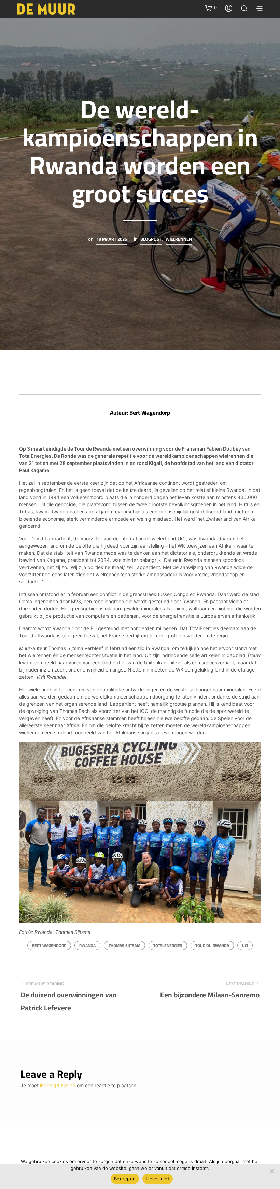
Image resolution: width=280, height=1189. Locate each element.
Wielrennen (179, 240)
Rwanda (87, 946)
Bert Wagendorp (49, 946)
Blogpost (151, 240)
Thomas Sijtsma (124, 946)
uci (245, 946)
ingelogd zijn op (57, 1085)
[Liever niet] (271, 1170)
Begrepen (125, 1178)
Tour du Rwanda (212, 946)
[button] (211, 7)
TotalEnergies (167, 946)
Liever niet (157, 1178)
